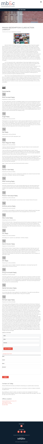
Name (4, 335)
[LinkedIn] (21, 431)
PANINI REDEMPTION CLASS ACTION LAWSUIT (18, 29)
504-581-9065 (22, 9)
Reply (13, 97)
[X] (24, 431)
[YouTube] (21, 426)
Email (4, 339)
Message (5, 342)
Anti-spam (26, 441)
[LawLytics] (21, 438)
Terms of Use (17, 441)
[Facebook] (18, 431)
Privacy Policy (22, 441)
